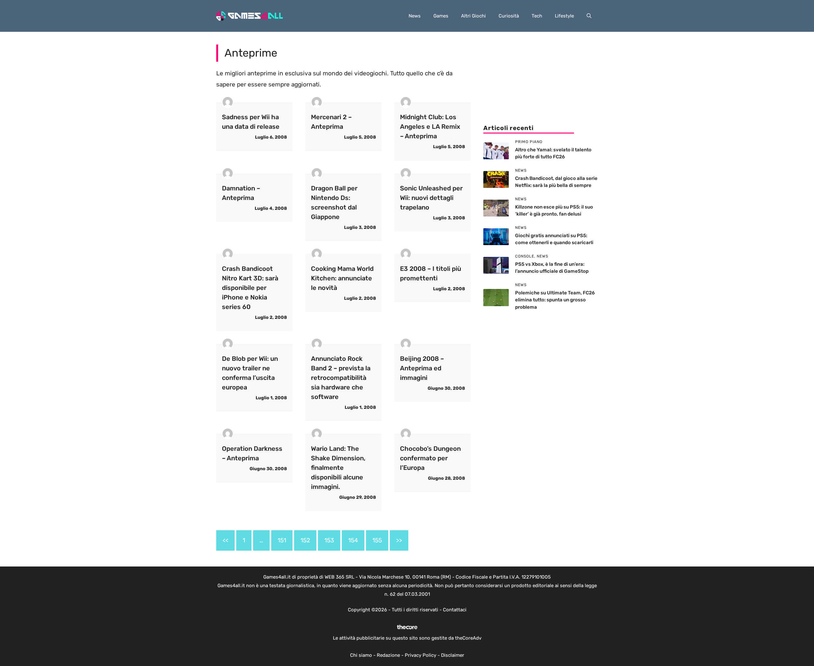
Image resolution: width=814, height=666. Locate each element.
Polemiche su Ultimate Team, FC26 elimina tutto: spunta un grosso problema (555, 300)
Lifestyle (564, 16)
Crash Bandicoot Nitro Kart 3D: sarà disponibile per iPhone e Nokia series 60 (250, 288)
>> (399, 540)
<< (225, 540)
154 (353, 540)
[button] (589, 15)
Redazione (388, 655)
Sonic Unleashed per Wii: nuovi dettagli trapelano (431, 197)
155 (377, 540)
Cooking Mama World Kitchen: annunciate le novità (342, 278)
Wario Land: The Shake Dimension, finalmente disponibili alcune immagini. (338, 468)
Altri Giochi (473, 16)
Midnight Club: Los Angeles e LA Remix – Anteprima (430, 126)
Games (440, 16)
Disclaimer (452, 655)
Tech (537, 16)
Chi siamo (361, 655)
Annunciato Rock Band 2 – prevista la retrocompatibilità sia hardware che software (340, 378)
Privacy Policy (420, 655)
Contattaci (454, 610)
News (415, 16)
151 (282, 540)
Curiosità (509, 16)
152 (305, 540)
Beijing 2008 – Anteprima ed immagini (422, 368)
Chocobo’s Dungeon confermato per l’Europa (430, 458)
